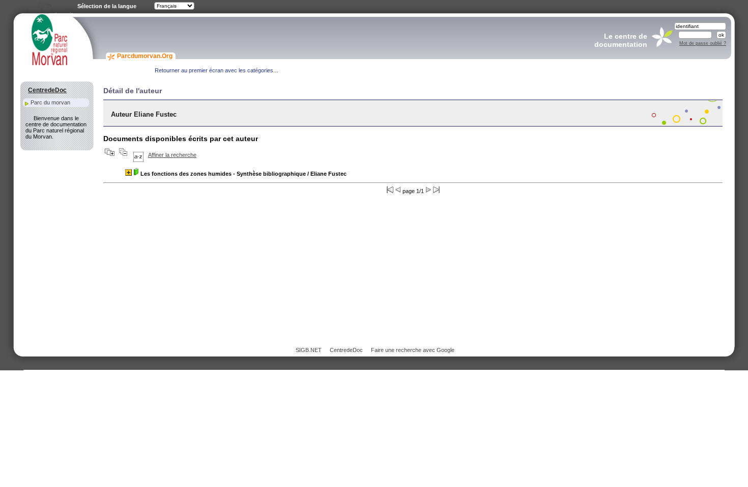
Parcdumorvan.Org (144, 56)
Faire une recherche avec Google (412, 350)
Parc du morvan (50, 102)
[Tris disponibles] (138, 155)
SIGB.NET (309, 350)
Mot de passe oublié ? (702, 43)
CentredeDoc (346, 350)
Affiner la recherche (172, 155)
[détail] (128, 172)
